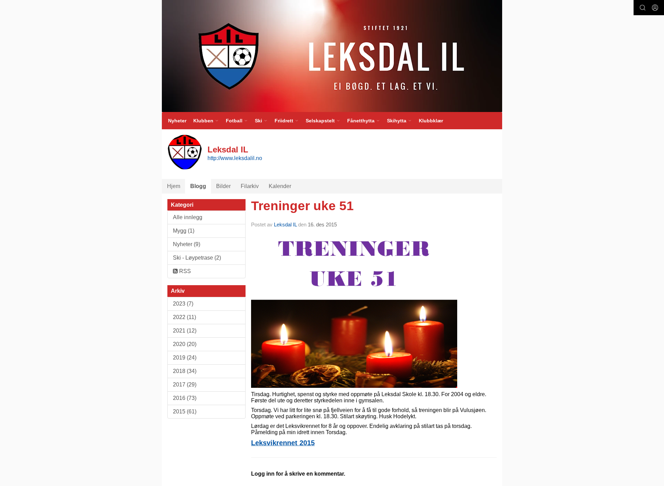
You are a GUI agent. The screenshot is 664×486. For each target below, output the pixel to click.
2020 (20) (184, 344)
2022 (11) (184, 317)
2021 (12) (184, 331)
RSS (184, 271)
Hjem (173, 186)
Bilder (223, 186)
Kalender (280, 186)
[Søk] (642, 7)
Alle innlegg (187, 217)
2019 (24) (184, 358)
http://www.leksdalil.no (235, 158)
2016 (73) (184, 398)
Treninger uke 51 (302, 206)
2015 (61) (184, 411)
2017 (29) (184, 384)
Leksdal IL (285, 224)
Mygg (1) (183, 231)
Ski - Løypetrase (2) (197, 258)
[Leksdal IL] (332, 56)
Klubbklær (431, 120)
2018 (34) (184, 371)
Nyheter (177, 120)
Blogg (198, 186)
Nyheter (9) (186, 244)
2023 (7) (183, 304)
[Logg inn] (655, 7)
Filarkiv (250, 186)
